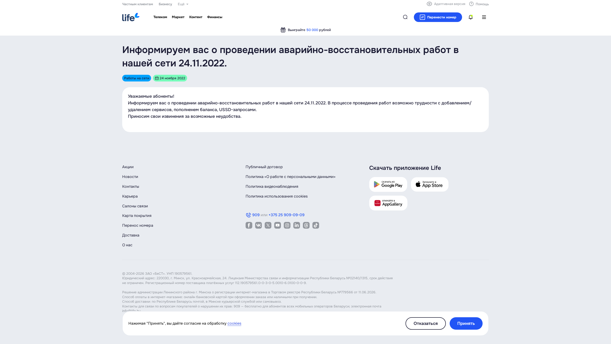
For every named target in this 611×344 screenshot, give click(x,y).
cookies (234, 323)
